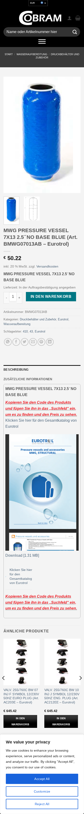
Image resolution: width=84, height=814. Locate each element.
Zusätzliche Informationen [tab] (28, 379)
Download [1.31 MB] (22, 555)
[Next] (73, 134)
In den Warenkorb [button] (20, 721)
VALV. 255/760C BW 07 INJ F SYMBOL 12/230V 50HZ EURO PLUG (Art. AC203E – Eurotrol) (21, 696)
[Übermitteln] (75, 32)
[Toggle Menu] (42, 42)
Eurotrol (63, 319)
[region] (42, 774)
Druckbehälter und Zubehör (38, 319)
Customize (42, 791)
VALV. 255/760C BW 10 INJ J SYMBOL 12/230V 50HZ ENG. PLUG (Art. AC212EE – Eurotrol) (61, 696)
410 (25, 331)
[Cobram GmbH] (40, 18)
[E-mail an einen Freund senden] (33, 342)
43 (31, 331)
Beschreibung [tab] (16, 369)
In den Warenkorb (51, 296)
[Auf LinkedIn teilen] (50, 342)
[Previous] (11, 134)
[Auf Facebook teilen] (16, 342)
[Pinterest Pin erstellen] (41, 342)
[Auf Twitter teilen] (24, 342)
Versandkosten (47, 266)
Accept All (41, 779)
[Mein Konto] (69, 18)
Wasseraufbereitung (32, 54)
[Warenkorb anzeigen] (77, 18)
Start (9, 54)
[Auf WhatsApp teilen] (8, 342)
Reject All (42, 804)
